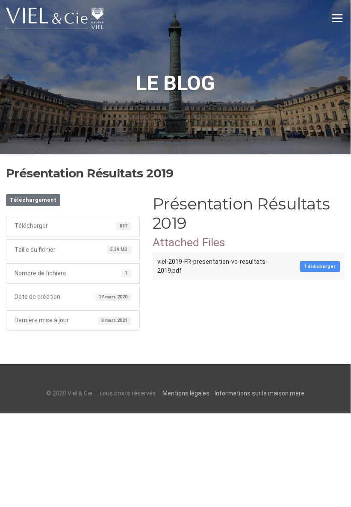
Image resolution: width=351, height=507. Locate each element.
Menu (337, 18)
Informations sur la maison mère (259, 393)
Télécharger (320, 266)
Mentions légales (185, 393)
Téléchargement (33, 200)
